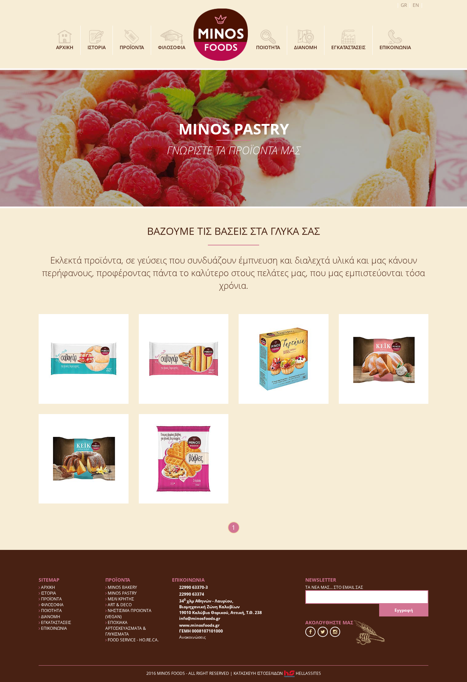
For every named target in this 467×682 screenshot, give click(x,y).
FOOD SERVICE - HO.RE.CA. (133, 640)
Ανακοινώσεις (192, 637)
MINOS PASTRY (122, 593)
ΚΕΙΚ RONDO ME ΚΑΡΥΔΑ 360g (383, 392)
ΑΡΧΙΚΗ (65, 47)
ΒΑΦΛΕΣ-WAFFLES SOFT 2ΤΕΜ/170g (183, 465)
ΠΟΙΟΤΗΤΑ (268, 47)
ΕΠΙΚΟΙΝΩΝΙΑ (395, 47)
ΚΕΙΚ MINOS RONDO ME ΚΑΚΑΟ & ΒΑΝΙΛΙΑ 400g (83, 489)
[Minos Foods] (221, 34)
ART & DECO (119, 605)
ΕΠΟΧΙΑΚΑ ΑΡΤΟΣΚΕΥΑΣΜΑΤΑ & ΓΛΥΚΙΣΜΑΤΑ (125, 628)
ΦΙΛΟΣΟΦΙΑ (171, 47)
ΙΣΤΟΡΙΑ (97, 47)
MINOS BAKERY (122, 587)
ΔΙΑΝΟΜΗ (305, 47)
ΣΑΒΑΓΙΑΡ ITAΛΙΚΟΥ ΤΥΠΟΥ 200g (183, 372)
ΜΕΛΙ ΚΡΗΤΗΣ (120, 599)
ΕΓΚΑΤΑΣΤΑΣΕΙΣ (348, 47)
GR (404, 5)
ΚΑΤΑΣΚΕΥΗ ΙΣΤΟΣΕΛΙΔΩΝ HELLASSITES (277, 673)
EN (416, 5)
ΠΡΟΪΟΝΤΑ (132, 47)
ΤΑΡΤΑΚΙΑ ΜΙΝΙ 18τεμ (283, 375)
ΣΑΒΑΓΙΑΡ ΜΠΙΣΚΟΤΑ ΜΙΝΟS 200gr (83, 365)
